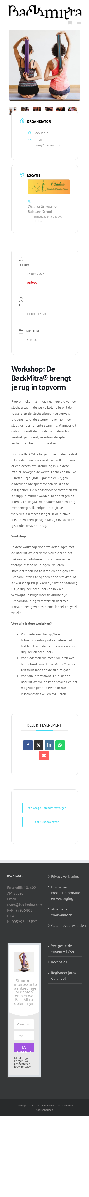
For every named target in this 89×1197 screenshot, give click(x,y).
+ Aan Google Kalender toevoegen (45, 808)
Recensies (59, 962)
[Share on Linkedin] (49, 745)
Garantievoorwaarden (65, 925)
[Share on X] (38, 745)
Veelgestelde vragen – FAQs (63, 948)
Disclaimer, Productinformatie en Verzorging (65, 893)
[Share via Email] (44, 755)
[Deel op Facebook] (28, 745)
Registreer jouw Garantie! (63, 975)
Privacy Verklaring (65, 876)
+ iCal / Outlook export (45, 822)
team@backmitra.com (49, 145)
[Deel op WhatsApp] (60, 745)
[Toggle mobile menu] (79, 22)
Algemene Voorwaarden (61, 912)
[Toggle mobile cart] (69, 22)
